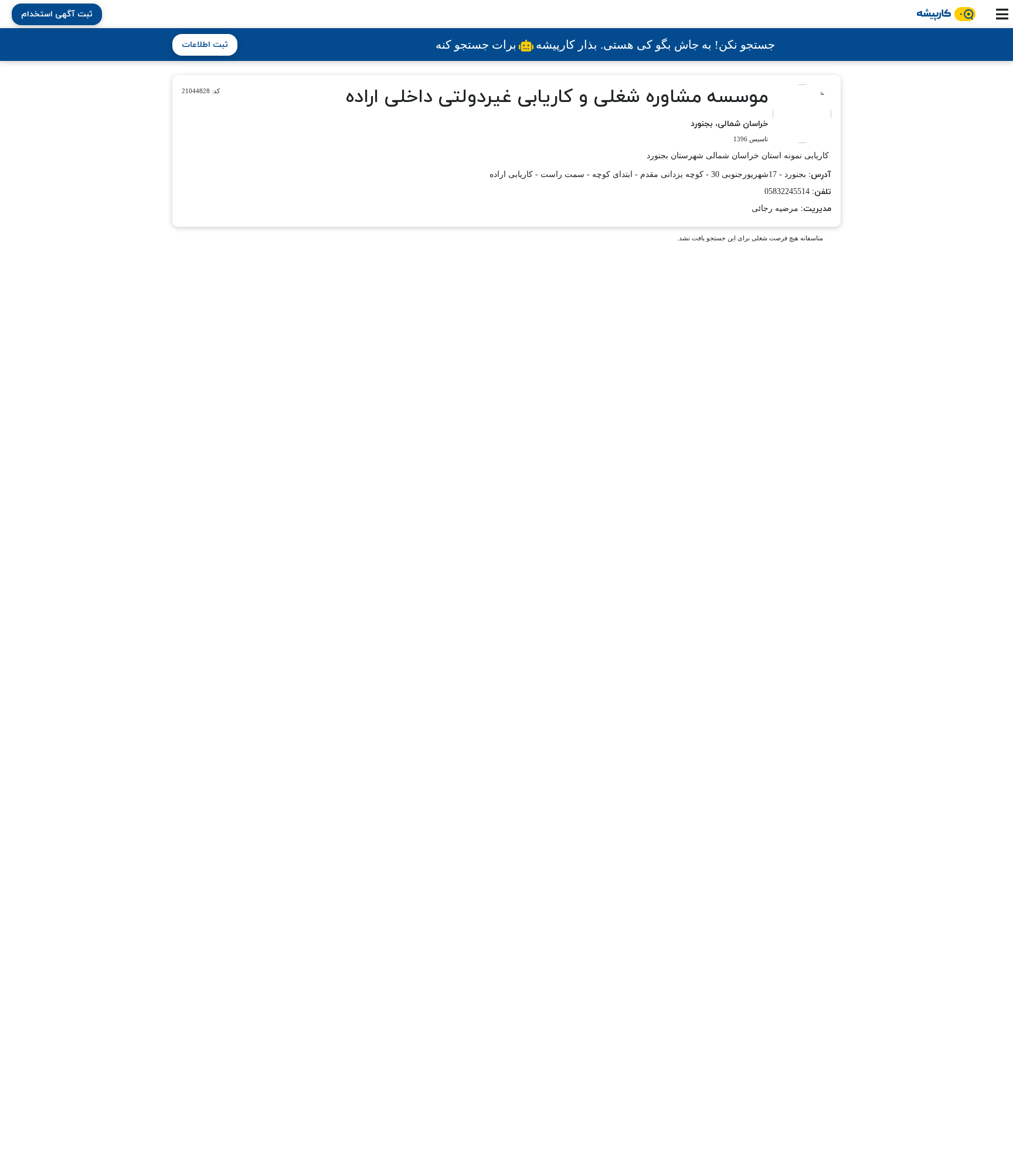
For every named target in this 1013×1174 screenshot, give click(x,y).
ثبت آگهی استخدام (57, 14)
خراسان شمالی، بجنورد (729, 124)
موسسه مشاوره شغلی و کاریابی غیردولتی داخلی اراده (557, 97)
